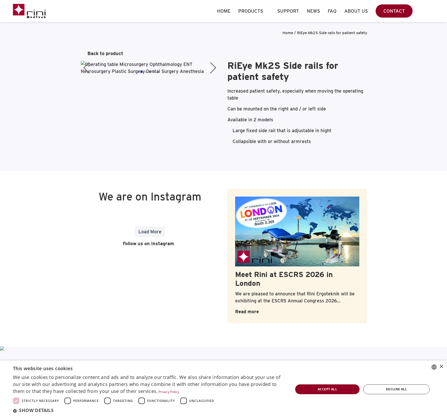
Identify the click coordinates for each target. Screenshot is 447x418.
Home (223, 11)
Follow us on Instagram (148, 243)
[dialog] (223, 389)
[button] (141, 72)
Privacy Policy (169, 392)
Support (288, 11)
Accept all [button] (327, 389)
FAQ (332, 11)
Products (250, 11)
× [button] (441, 367)
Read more (247, 311)
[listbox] (434, 367)
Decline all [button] (396, 389)
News (313, 11)
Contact (394, 11)
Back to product (105, 53)
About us (356, 11)
